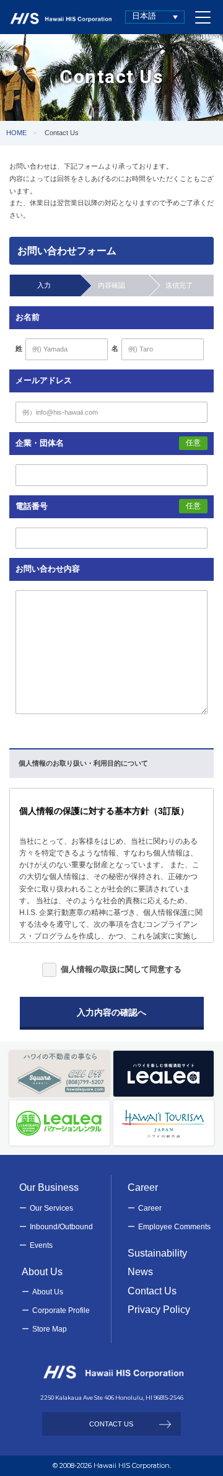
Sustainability (157, 1253)
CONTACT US (111, 1424)
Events (41, 1245)
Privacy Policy (159, 1309)
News (140, 1271)
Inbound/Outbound (61, 1226)
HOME (16, 132)
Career (150, 1208)
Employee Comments (174, 1226)
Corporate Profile (61, 1310)
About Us (47, 1292)
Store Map (49, 1329)
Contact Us (152, 1291)
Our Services (51, 1208)
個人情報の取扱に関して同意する (121, 969)
